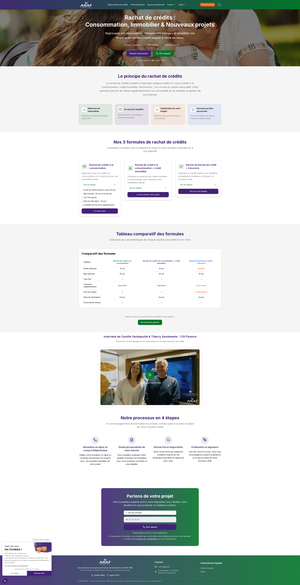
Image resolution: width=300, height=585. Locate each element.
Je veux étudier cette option (148, 195)
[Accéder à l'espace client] (219, 5)
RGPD (203, 572)
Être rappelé (164, 53)
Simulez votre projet (139, 53)
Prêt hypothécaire (138, 5)
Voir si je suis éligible (198, 191)
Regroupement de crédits (118, 5)
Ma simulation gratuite (150, 322)
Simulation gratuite (207, 5)
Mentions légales (207, 568)
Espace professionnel (155, 5)
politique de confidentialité (146, 539)
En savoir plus (100, 211)
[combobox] (150, 513)
